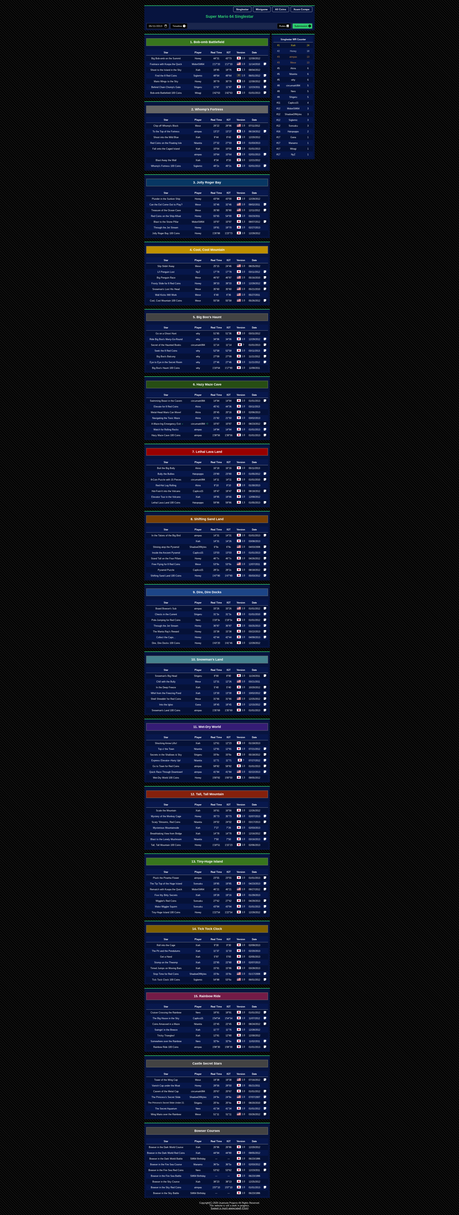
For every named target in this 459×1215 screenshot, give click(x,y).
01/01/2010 (254, 479)
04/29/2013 (254, 901)
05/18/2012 (254, 754)
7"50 (216, 839)
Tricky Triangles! (166, 1035)
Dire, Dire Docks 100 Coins (166, 643)
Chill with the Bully (166, 681)
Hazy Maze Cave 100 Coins (166, 435)
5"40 (216, 687)
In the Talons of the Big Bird (166, 535)
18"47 (216, 491)
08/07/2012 (254, 221)
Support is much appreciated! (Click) (230, 1208)
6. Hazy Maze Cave (207, 384)
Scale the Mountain (166, 810)
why (198, 333)
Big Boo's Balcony (166, 356)
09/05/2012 (254, 777)
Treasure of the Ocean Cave (166, 210)
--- (216, 1158)
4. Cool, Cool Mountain (207, 250)
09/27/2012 (254, 889)
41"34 (216, 1108)
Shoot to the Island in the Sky (165, 70)
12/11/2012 (254, 210)
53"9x (216, 564)
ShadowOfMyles (198, 547)
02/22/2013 (254, 772)
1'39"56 (216, 435)
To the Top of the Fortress (166, 131)
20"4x (216, 1103)
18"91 (216, 1012)
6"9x (216, 547)
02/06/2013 (254, 412)
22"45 (216, 1024)
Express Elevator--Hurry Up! (166, 760)
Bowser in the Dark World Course (166, 1147)
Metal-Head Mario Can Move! (166, 412)
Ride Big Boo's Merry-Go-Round (166, 339)
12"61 (216, 743)
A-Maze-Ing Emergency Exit (166, 423)
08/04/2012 (254, 70)
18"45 (216, 704)
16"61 (216, 810)
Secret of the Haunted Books (166, 345)
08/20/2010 (254, 1103)
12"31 (216, 681)
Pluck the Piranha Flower (166, 878)
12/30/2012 (254, 58)
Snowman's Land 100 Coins (166, 710)
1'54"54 (216, 1018)
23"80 (216, 474)
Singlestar (242, 9)
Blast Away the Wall (166, 160)
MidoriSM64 (198, 64)
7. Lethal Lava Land (207, 452)
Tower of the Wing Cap (166, 1080)
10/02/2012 (254, 693)
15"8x (216, 974)
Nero (198, 620)
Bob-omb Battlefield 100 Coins (166, 93)
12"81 (216, 1035)
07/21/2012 (254, 749)
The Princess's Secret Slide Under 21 (166, 1103)
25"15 (216, 266)
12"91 (216, 749)
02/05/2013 (254, 956)
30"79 (216, 81)
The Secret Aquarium (166, 1108)
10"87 (216, 423)
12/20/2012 (254, 137)
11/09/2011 (254, 368)
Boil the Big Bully (166, 468)
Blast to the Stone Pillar (166, 221)
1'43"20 (216, 643)
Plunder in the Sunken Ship (166, 199)
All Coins (280, 9)
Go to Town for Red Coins (166, 766)
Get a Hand (166, 956)
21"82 (216, 418)
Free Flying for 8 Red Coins (166, 564)
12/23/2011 (254, 87)
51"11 (216, 1114)
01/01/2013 (254, 93)
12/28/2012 (254, 1029)
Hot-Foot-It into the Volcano (166, 491)
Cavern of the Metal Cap (166, 1091)
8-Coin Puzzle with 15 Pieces (166, 479)
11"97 (216, 87)
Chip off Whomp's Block (165, 125)
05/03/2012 (254, 575)
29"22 (216, 125)
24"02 (216, 822)
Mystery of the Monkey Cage (166, 816)
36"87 (216, 625)
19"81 (216, 227)
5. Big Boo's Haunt (207, 317)
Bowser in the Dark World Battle (166, 1158)
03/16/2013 (254, 839)
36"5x (216, 1164)
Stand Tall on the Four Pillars (166, 558)
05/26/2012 (254, 300)
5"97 (216, 956)
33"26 (216, 608)
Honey (198, 58)
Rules (282, 26)
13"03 (216, 552)
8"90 (216, 676)
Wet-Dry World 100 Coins (166, 777)
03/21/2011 (254, 681)
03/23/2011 (254, 216)
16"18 (216, 468)
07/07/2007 (254, 1097)
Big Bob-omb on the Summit (166, 58)
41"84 (216, 772)
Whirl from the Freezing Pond (166, 693)
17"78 (216, 272)
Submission (300, 26)
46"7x (216, 558)
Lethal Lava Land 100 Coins (166, 502)
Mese (198, 125)
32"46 (216, 204)
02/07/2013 (254, 816)
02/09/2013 (254, 945)
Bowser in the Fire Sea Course (166, 1164)
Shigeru (198, 87)
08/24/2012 (254, 1024)
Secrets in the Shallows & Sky (166, 754)
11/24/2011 (254, 676)
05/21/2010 (254, 289)
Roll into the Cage (166, 945)
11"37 (216, 951)
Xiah (198, 70)
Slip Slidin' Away (165, 266)
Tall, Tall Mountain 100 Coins (166, 845)
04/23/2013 (254, 883)
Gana (198, 704)
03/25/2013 (254, 625)
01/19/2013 (254, 743)
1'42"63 (216, 93)
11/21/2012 (254, 356)
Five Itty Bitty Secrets (166, 895)
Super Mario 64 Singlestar (230, 16)
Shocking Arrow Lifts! (166, 743)
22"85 (216, 962)
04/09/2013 (254, 637)
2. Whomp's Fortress (207, 109)
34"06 (216, 339)
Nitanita (198, 143)
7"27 (216, 827)
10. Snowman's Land (207, 659)
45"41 (216, 406)
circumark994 (198, 345)
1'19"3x (216, 620)
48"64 (216, 75)
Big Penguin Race (166, 277)
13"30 (216, 693)
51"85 (216, 333)
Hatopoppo (198, 474)
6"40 (216, 295)
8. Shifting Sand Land (207, 519)
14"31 (216, 535)
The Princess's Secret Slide (166, 1097)
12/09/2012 (254, 497)
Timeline (177, 26)
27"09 (216, 356)
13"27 (216, 131)
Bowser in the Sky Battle (166, 1193)
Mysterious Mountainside (166, 827)
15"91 (216, 968)
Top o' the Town (166, 749)
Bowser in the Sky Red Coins (166, 1187)
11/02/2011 (254, 1041)
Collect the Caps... (166, 637)
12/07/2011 (254, 564)
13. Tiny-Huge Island (207, 861)
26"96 (216, 1147)
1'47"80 (216, 575)
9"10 (216, 485)
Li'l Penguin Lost (165, 272)
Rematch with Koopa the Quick (166, 889)
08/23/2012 (254, 423)
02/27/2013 (254, 227)
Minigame (262, 9)
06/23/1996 (254, 1158)
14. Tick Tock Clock (207, 929)
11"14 (216, 345)
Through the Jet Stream (166, 227)
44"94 (216, 1153)
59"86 (216, 502)
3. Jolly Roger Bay (207, 182)
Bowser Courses (207, 1131)
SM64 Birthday (198, 1158)
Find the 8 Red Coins (166, 75)
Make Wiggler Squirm (166, 906)
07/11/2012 (254, 125)
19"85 (216, 883)
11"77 (216, 1029)
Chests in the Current (166, 614)
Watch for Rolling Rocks (166, 429)
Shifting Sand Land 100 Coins (166, 575)
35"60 (216, 289)
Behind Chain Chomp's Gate (166, 87)
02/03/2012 (254, 1164)
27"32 (216, 143)
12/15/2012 (254, 704)
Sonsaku (198, 883)
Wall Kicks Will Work (166, 295)
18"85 (216, 70)
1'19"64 (216, 368)
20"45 (216, 412)
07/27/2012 (254, 760)
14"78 (216, 833)
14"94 (216, 400)
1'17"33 (216, 64)
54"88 (216, 979)
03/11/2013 (254, 350)
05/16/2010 (254, 277)
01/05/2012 (254, 474)
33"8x (216, 754)
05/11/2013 (254, 468)
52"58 (216, 350)
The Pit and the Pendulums (166, 951)
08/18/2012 (254, 491)
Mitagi (198, 93)
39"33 (216, 283)
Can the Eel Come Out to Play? (166, 204)
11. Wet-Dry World (207, 727)
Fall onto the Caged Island (166, 148)
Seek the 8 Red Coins (166, 350)
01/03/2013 (254, 143)
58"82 (216, 766)
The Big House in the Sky (166, 1018)
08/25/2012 (254, 266)
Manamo (197, 1164)
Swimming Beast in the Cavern (166, 400)
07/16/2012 (254, 1080)
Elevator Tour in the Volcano (166, 497)
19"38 (216, 1080)
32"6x (216, 1041)
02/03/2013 (254, 827)
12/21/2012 (254, 160)
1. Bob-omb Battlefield (207, 42)
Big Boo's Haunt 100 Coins (166, 368)
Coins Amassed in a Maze (166, 1024)
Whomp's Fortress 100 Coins (166, 166)
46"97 (216, 277)
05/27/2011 (254, 295)
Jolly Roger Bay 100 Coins (166, 233)
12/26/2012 (254, 810)
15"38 (216, 631)
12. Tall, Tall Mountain (207, 794)
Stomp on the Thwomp (166, 962)
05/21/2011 (254, 1085)
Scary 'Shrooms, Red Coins (166, 822)
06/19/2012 (254, 131)
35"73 (216, 816)
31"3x (216, 614)
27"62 (216, 901)
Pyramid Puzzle (166, 570)
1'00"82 (216, 777)
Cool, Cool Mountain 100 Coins (166, 300)
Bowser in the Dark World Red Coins (166, 1153)
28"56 (216, 1085)
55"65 (216, 216)
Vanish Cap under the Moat (166, 1085)
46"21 (216, 889)
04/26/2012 (254, 558)
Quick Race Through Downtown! (166, 772)
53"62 (216, 1170)
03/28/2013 (254, 968)
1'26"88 (216, 233)
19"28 (216, 895)
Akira (198, 406)
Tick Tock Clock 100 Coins (166, 979)
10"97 (216, 221)
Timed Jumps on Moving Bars (166, 968)
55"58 (216, 300)
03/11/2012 (254, 272)
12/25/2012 (254, 699)
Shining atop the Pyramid (166, 547)
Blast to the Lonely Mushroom (166, 839)
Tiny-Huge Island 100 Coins (166, 912)
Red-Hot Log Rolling (166, 485)
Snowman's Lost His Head (166, 289)
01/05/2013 (254, 502)
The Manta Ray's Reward (166, 631)
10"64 (216, 148)
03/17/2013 (254, 822)
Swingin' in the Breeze (166, 1029)
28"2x (216, 570)
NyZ (198, 272)
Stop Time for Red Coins (166, 974)
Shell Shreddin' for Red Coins (166, 699)
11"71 (216, 760)
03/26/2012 (254, 1114)
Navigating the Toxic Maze (166, 418)
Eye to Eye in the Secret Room (166, 362)
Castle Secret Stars (207, 1063)
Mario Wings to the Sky (166, 81)
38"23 (216, 1181)
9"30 (216, 945)
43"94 (216, 199)
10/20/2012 (254, 687)
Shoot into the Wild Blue (166, 137)
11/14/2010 (254, 64)
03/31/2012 (254, 333)
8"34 (216, 160)
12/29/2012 (254, 199)
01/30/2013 (254, 485)
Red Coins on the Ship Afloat (166, 216)
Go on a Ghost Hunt (166, 333)
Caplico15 (198, 491)
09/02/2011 (254, 204)
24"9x (216, 1097)
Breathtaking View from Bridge (166, 833)
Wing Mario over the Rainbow (166, 1114)
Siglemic (197, 75)
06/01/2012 (254, 75)
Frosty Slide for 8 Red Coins (166, 283)
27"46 (216, 362)
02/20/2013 (254, 951)
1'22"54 (216, 912)
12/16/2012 (254, 833)
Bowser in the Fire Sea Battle (166, 1176)
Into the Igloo (166, 704)
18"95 (216, 497)
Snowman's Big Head (166, 676)
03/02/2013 (254, 418)
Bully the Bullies (166, 474)
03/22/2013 (254, 631)
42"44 (216, 637)
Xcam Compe (301, 9)
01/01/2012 (254, 608)
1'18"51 (216, 845)
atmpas (198, 131)
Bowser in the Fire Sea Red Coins (166, 1170)
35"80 (216, 210)
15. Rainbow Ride (207, 996)
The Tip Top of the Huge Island (166, 883)
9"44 (216, 137)
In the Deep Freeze (166, 687)
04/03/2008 (254, 547)
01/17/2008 (254, 974)
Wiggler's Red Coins (166, 901)
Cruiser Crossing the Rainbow (166, 1012)
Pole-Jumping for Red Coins (166, 620)
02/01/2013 (254, 154)
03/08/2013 (254, 541)
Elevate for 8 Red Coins (166, 406)
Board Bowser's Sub (165, 608)
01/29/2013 (254, 895)
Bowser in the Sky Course (165, 1181)
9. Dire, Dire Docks (207, 592)
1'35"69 (216, 710)
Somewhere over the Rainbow (166, 1041)
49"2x (216, 166)
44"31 (216, 58)
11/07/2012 (254, 1018)
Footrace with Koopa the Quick (166, 64)
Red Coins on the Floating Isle (166, 143)
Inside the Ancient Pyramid (166, 552)
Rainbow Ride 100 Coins (166, 1047)
